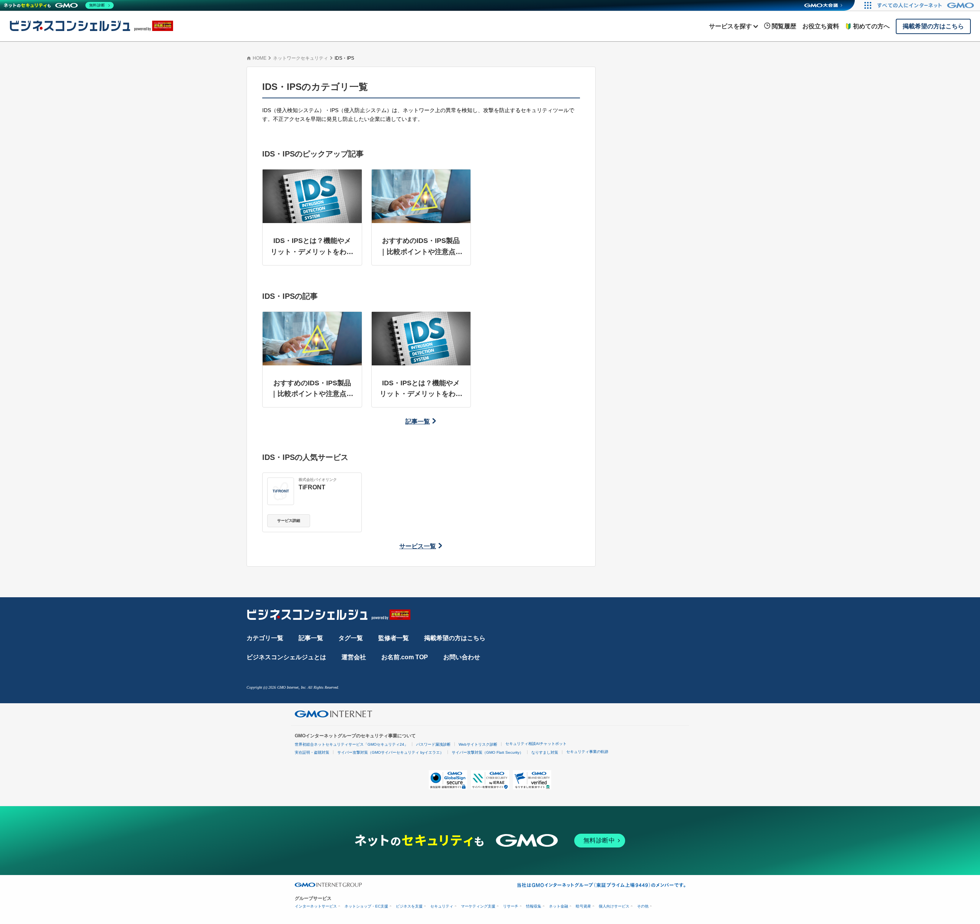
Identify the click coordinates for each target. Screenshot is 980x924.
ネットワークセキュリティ (300, 58)
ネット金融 (558, 906)
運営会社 (353, 657)
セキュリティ (441, 906)
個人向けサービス (614, 906)
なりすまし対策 (544, 752)
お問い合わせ (461, 657)
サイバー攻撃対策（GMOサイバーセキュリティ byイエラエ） (390, 752)
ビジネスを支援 (409, 906)
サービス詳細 (288, 520)
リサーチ (510, 906)
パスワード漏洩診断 (433, 744)
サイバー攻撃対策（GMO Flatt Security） (487, 752)
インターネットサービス (316, 906)
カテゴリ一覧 (265, 638)
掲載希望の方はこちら (454, 638)
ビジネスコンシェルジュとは (286, 657)
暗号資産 (583, 906)
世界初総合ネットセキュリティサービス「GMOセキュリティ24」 (351, 744)
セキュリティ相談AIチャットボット (536, 743)
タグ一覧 (350, 638)
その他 (642, 906)
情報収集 (533, 906)
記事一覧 (417, 421)
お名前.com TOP (404, 657)
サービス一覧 (417, 546)
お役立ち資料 (820, 26)
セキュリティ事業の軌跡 (587, 752)
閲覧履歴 (784, 26)
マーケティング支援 (478, 906)
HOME (259, 58)
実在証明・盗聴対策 (312, 752)
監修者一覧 (393, 638)
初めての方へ (871, 26)
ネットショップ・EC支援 (366, 906)
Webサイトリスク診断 (478, 744)
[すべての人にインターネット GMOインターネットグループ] (926, 5)
